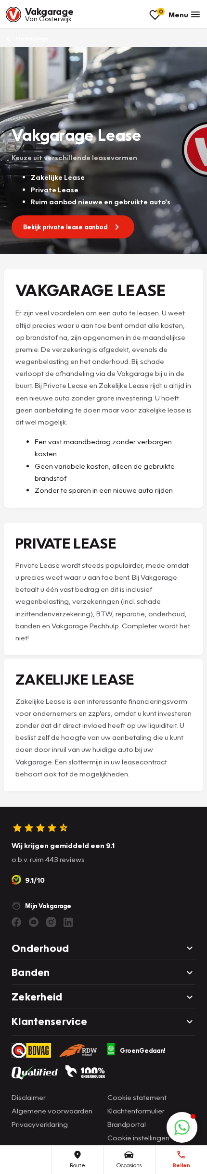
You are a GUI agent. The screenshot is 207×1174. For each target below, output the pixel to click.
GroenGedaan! (143, 1050)
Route (77, 1165)
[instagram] (51, 922)
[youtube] (34, 922)
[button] (182, 1127)
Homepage (31, 38)
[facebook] (16, 922)
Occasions (129, 1165)
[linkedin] (68, 922)
